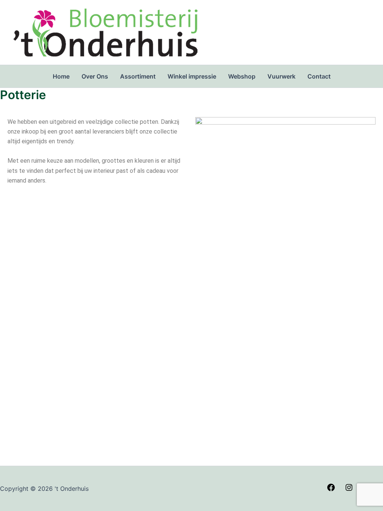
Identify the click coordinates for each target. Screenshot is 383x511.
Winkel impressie (192, 76)
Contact (319, 76)
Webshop (241, 76)
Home (61, 76)
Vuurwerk (281, 76)
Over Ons (95, 76)
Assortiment (138, 76)
